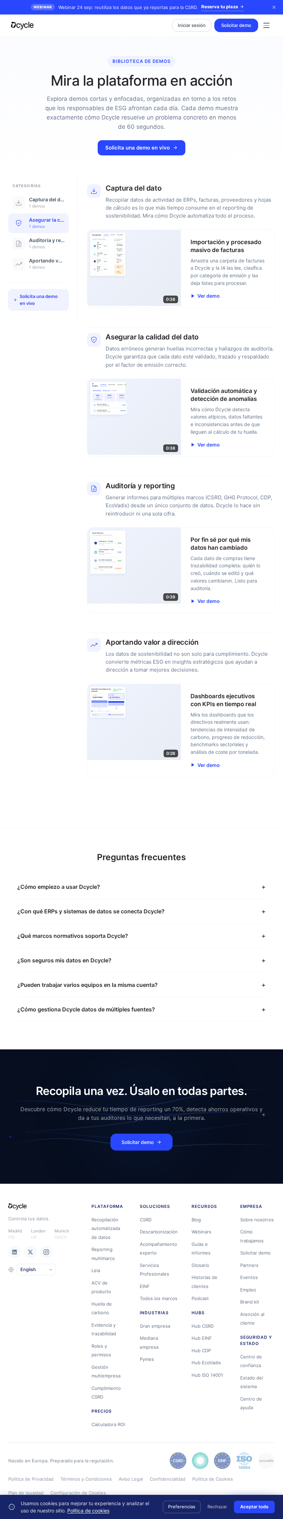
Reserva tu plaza (219, 6)
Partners (249, 1265)
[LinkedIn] (14, 1252)
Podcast (200, 1298)
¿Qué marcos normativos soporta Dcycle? (72, 935)
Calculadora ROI (108, 1424)
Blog (196, 1219)
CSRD (146, 1219)
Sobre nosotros (257, 1219)
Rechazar (217, 1506)
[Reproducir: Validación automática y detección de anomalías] (134, 417)
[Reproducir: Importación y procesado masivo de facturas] (134, 268)
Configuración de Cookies (78, 1493)
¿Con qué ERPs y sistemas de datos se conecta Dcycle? (91, 911)
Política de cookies (88, 1510)
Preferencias (181, 1506)
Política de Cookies (212, 1479)
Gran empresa (155, 1326)
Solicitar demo (236, 25)
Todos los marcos (158, 1298)
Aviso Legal (131, 1479)
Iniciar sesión (192, 25)
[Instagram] (46, 1252)
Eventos (249, 1277)
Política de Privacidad (30, 1479)
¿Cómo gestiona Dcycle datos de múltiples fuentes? (86, 1009)
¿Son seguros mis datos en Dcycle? (64, 960)
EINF (145, 1286)
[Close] (274, 7)
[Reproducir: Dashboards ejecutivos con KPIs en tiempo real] (134, 722)
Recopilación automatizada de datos (105, 1228)
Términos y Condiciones (86, 1479)
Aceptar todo (254, 1506)
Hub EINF (202, 1338)
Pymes (147, 1359)
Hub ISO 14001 (207, 1375)
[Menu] (266, 25)
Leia (95, 1270)
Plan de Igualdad (25, 1493)
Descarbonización (159, 1231)
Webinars (201, 1231)
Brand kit (249, 1302)
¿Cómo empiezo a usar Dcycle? (58, 886)
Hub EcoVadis (206, 1362)
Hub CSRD (203, 1326)
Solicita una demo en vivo (137, 147)
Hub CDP (201, 1350)
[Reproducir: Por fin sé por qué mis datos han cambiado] (134, 565)
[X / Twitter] (30, 1252)
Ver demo (208, 296)
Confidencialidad (167, 1479)
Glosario (200, 1265)
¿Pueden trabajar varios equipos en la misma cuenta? (87, 984)
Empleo (248, 1289)
